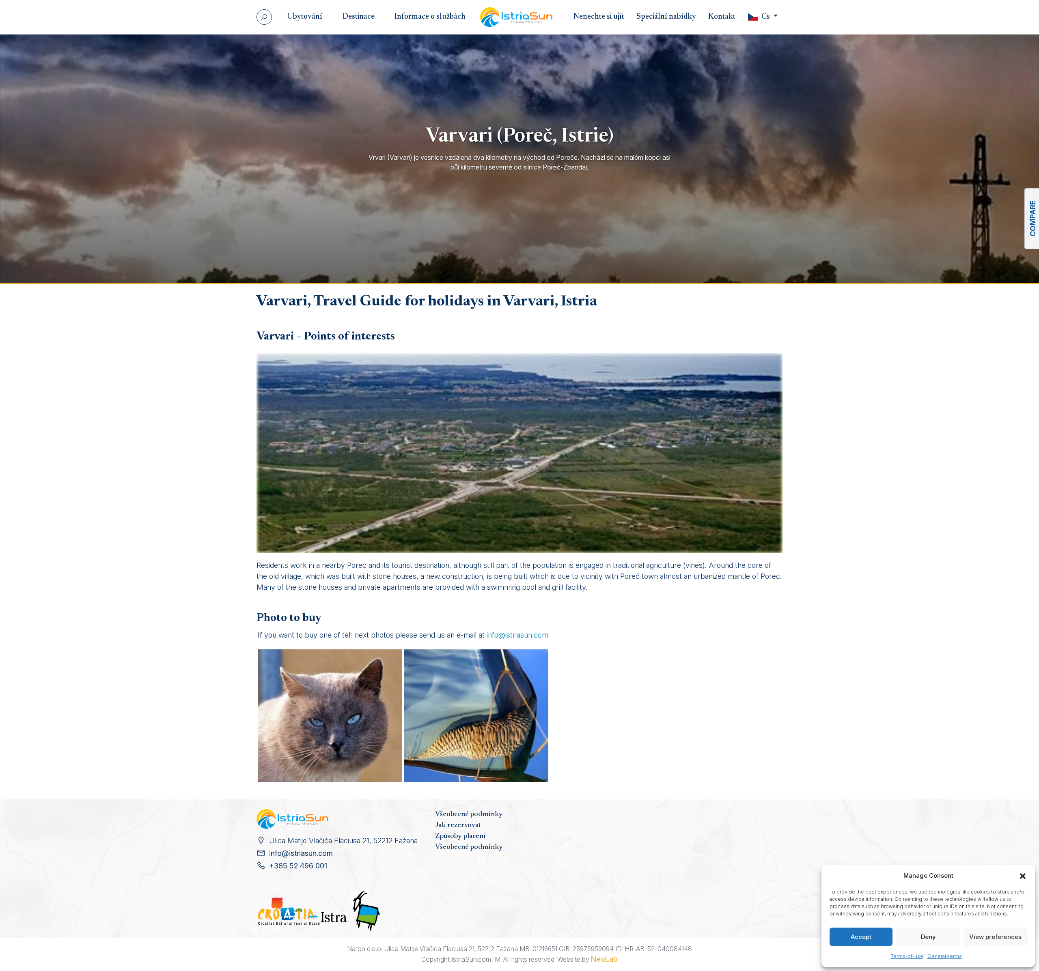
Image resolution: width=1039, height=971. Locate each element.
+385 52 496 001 (298, 865)
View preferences (995, 937)
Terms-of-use (907, 956)
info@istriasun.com (517, 635)
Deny (928, 937)
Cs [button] (766, 17)
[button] (1023, 876)
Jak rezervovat (458, 825)
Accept (861, 937)
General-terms (944, 956)
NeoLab (604, 959)
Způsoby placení (460, 836)
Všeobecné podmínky (468, 814)
